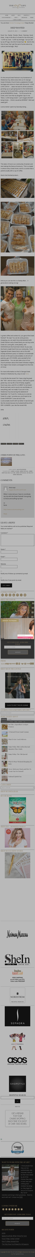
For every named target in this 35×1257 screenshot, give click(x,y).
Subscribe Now (25, 637)
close (2, 638)
